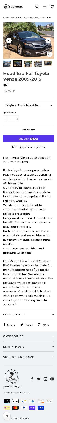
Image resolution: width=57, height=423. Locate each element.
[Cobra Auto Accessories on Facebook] (32, 379)
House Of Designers (22, 393)
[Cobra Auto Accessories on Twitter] (38, 379)
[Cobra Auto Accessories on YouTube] (52, 379)
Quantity (9, 112)
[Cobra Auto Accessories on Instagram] (45, 379)
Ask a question (14, 314)
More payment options (28, 147)
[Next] (48, 40)
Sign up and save (18, 357)
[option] (28, 40)
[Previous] (9, 40)
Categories (13, 336)
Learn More (14, 346)
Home (6, 17)
